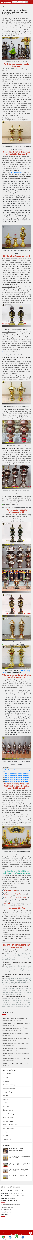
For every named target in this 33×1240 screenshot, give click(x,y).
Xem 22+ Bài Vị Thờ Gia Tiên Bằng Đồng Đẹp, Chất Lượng (19, 1156)
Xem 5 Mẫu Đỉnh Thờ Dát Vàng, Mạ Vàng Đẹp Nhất (16, 1033)
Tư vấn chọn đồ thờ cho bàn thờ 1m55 (17, 775)
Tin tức (9, 6)
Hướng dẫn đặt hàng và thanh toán (11, 1204)
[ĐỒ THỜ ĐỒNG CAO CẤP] (6, 2)
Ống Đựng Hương (8, 1110)
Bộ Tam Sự (6, 1081)
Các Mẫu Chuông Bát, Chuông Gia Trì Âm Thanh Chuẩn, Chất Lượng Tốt (20, 1164)
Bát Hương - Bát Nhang (9, 1088)
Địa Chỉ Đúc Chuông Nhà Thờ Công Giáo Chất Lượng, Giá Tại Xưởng (19, 1149)
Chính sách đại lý (6, 1209)
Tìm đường (4, 1239)
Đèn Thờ (5, 1103)
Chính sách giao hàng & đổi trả (10, 1207)
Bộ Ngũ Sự (6, 1077)
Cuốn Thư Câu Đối (8, 1121)
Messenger (23, 1239)
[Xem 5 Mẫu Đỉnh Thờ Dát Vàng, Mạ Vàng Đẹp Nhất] (5, 1177)
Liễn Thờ (5, 1135)
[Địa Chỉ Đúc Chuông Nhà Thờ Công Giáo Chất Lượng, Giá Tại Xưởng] (5, 1151)
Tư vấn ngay (29, 1238)
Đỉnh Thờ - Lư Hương (9, 1085)
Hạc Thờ (5, 1095)
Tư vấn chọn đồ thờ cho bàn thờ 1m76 (17, 777)
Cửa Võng (5, 1132)
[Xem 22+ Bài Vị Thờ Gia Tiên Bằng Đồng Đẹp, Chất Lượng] (5, 1158)
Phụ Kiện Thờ (7, 1139)
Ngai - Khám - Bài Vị (8, 1128)
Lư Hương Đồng (7, 1092)
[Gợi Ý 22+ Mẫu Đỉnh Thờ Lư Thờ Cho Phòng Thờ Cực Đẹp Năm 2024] (5, 1171)
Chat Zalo (10, 1239)
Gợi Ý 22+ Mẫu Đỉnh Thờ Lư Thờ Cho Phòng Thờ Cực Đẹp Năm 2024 (18, 1170)
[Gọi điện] (16, 1236)
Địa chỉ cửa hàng (6, 1212)
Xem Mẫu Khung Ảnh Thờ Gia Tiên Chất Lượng (15, 1063)
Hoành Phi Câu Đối (8, 1117)
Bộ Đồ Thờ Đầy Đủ (8, 1074)
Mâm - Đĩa (6, 1106)
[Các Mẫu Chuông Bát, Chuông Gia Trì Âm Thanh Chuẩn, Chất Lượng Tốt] (5, 1165)
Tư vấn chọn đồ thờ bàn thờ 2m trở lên (17, 781)
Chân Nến (5, 1099)
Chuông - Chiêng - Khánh (10, 1124)
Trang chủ (3, 6)
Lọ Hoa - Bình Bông (8, 1114)
